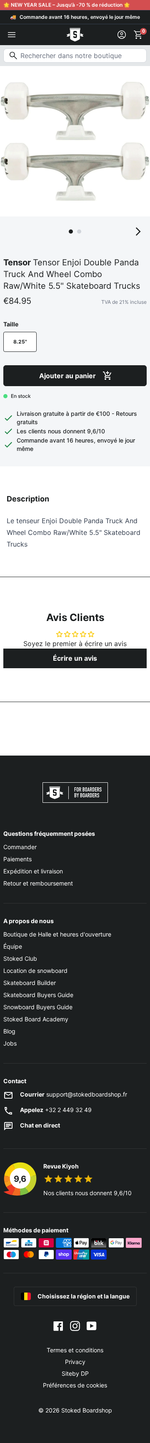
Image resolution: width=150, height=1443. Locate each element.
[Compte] (121, 34)
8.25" (20, 341)
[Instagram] (75, 1325)
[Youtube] (92, 1325)
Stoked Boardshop (86, 1410)
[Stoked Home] (75, 35)
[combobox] (75, 55)
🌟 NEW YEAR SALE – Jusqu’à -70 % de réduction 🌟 (66, 5)
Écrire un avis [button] (75, 658)
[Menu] (11, 34)
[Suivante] (138, 231)
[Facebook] (58, 1325)
